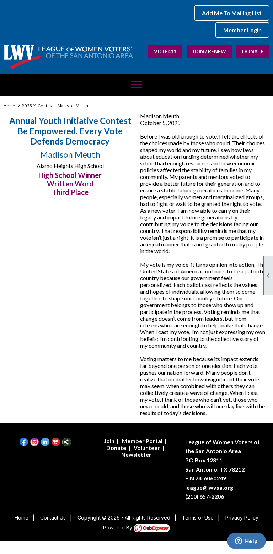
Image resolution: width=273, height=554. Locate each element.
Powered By (118, 528)
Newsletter (136, 454)
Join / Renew (209, 51)
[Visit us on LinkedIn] (45, 442)
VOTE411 (165, 51)
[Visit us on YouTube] (56, 442)
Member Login (242, 30)
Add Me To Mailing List (232, 13)
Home (9, 105)
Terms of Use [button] (198, 518)
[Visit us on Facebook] (24, 442)
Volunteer (147, 447)
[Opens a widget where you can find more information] (246, 541)
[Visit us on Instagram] (34, 442)
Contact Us (53, 518)
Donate (253, 51)
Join (109, 441)
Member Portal (142, 441)
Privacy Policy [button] (241, 518)
